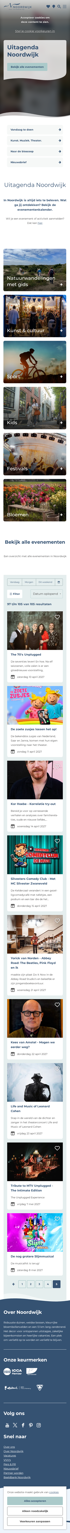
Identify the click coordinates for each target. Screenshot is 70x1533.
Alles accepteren (35, 1501)
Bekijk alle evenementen (27, 67)
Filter (16, 594)
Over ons (9, 1447)
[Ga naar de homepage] (18, 6)
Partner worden (13, 1473)
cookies (54, 1492)
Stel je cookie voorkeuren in (35, 31)
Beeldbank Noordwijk (17, 1477)
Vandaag (14, 582)
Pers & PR (10, 1464)
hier (40, 223)
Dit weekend (45, 582)
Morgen (29, 582)
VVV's (7, 1460)
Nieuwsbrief (11, 1468)
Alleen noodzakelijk (35, 1511)
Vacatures (10, 1455)
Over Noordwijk (13, 1451)
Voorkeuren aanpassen (35, 1521)
